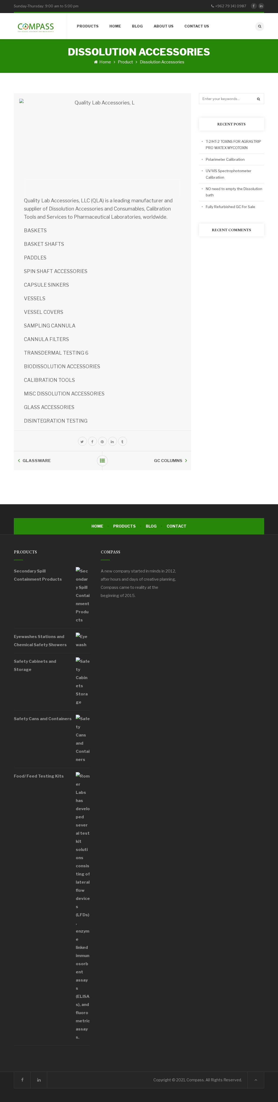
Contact (177, 526)
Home (105, 62)
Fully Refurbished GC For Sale (230, 207)
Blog (151, 526)
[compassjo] (35, 26)
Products (124, 526)
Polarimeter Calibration (225, 159)
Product (125, 62)
